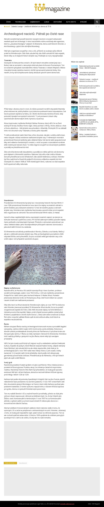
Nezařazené (23, 463)
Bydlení (83, 22)
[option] (55, 26)
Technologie (20, 22)
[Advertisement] (35, 90)
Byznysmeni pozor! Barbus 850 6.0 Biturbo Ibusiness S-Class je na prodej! (88, 101)
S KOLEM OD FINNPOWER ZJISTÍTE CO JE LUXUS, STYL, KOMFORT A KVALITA (88, 122)
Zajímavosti (35, 22)
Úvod (8, 22)
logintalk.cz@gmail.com (67, 504)
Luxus (46, 22)
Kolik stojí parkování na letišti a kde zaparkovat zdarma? (31, 26)
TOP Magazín (96, 504)
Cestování (57, 22)
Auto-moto (71, 22)
